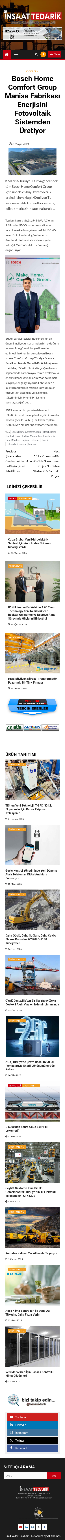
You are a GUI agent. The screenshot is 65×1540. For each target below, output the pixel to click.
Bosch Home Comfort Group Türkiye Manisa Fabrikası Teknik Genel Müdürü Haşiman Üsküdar (30, 435)
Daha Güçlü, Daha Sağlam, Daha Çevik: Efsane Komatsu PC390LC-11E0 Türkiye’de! (30, 939)
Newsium (37, 1535)
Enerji (45, 440)
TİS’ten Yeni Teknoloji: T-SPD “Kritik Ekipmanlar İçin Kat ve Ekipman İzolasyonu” (28, 809)
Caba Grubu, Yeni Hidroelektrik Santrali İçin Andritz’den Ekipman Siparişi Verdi (29, 543)
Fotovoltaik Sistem (16, 444)
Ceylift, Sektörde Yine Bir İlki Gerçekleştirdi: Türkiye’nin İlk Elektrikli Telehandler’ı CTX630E (30, 1191)
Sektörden (31, 71)
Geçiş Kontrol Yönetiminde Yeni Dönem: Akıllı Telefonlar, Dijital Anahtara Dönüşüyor (31, 874)
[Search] (36, 54)
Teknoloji (15, 1085)
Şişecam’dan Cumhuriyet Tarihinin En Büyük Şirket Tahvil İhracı (18, 461)
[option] (14, 727)
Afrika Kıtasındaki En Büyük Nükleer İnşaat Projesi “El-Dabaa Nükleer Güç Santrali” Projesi (46, 464)
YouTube (55, 54)
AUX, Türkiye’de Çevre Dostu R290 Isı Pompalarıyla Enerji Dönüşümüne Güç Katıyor (30, 1065)
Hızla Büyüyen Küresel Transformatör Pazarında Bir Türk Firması (32, 680)
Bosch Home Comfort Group (26, 431)
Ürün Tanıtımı (17, 764)
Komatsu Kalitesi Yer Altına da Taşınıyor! (31, 1253)
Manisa (32, 444)
